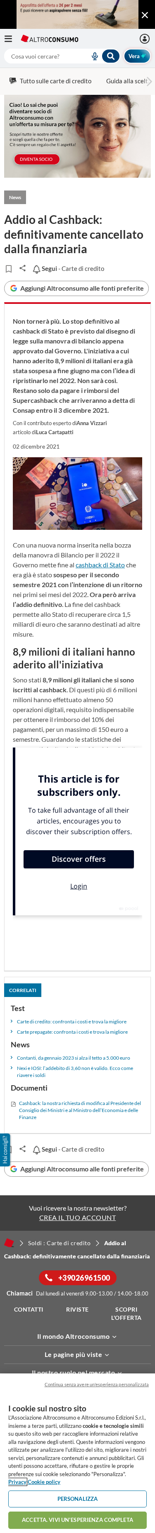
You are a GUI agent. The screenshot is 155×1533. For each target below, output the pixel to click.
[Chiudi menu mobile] (144, 15)
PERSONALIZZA (77, 1498)
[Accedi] (146, 39)
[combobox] (62, 56)
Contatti (28, 1309)
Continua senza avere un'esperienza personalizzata (97, 1384)
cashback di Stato (100, 565)
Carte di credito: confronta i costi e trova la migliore (71, 1021)
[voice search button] (91, 56)
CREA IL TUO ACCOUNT (77, 1217)
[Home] (9, 1243)
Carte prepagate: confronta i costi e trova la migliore (72, 1032)
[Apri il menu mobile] (12, 39)
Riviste (77, 1309)
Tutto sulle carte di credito (55, 81)
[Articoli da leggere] (8, 269)
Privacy (17, 1482)
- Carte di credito (72, 268)
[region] (77, 1453)
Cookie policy (44, 1482)
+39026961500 (83, 1277)
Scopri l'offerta (126, 1313)
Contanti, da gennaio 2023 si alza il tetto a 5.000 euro (73, 1058)
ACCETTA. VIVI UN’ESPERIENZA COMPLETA (77, 1520)
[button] (6, 1149)
